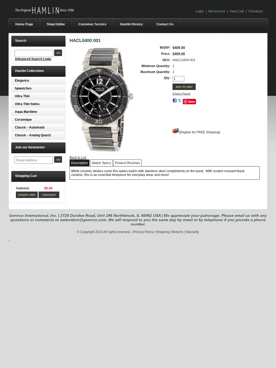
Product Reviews (127, 163)
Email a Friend (181, 93)
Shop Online (56, 24)
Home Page (24, 24)
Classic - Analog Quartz (33, 135)
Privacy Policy (143, 232)
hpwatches (23, 88)
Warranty (192, 232)
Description (79, 163)
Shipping (162, 232)
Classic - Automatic (30, 127)
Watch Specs (101, 163)
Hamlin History (131, 24)
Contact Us (165, 24)
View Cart (237, 11)
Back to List (78, 157)
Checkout (256, 11)
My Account (216, 11)
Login (199, 11)
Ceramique (23, 119)
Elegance (22, 80)
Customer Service (92, 24)
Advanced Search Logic (33, 59)
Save (191, 101)
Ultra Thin (22, 96)
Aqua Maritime (26, 112)
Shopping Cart (26, 176)
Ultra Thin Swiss (27, 104)
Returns (177, 232)
